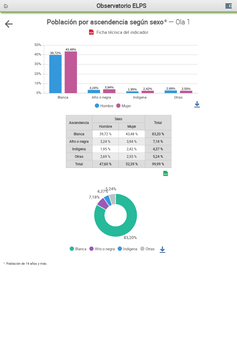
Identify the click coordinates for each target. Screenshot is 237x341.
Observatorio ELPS (121, 5)
